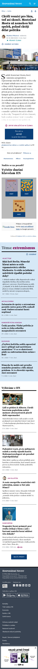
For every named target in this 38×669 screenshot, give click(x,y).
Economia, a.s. (15, 574)
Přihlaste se (27, 153)
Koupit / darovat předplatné (11, 637)
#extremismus (8, 158)
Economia (5, 610)
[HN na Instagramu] (20, 585)
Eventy (4, 640)
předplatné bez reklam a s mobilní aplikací (16, 145)
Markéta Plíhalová (12, 35)
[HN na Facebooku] (17, 585)
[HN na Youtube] (29, 585)
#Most (18, 158)
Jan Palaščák (13, 478)
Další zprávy (19, 557)
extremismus (24, 248)
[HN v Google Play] (9, 595)
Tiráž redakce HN (7, 607)
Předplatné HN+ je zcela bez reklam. (26, 236)
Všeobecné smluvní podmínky (11, 631)
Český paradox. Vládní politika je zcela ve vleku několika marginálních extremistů (17, 328)
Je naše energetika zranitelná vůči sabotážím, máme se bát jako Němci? (18, 485)
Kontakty (5, 604)
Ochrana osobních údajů (10, 622)
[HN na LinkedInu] (23, 585)
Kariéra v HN (6, 613)
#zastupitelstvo (28, 158)
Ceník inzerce (6, 616)
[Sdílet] (32, 11)
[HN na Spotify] (26, 585)
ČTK (32, 68)
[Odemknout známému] (35, 11)
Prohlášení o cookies (8, 625)
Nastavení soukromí (8, 628)
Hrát (11, 194)
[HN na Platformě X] (14, 585)
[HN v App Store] (23, 595)
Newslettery (6, 643)
